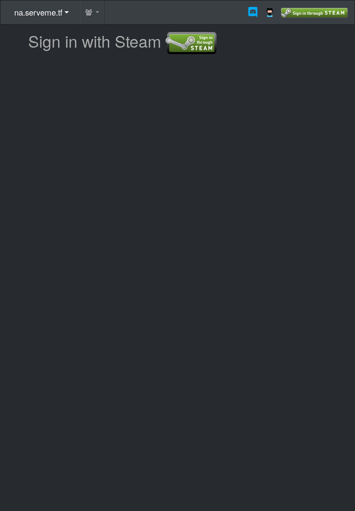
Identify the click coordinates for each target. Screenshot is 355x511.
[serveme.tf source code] (273, 12)
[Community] (92, 12)
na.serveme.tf (38, 12)
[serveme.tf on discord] (256, 12)
